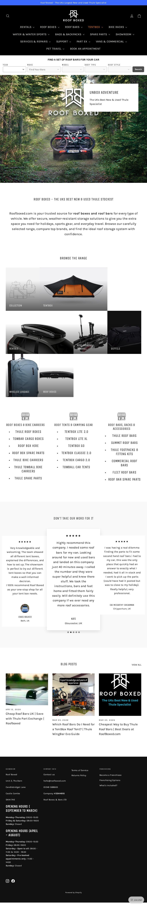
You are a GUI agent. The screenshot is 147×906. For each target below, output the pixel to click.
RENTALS (26, 27)
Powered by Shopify (73, 892)
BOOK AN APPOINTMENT (85, 48)
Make (30, 65)
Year (5, 65)
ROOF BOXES (48, 27)
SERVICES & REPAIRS (34, 41)
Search (138, 69)
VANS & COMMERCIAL (110, 41)
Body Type (90, 65)
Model (65, 65)
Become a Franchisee (110, 775)
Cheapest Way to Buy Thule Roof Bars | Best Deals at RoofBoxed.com (118, 729)
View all (136, 664)
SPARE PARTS (99, 34)
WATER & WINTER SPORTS (30, 34)
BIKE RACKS (117, 27)
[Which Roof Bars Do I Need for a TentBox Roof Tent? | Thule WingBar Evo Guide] (73, 694)
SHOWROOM (124, 34)
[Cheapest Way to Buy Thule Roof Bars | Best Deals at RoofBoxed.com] (120, 694)
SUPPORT (62, 41)
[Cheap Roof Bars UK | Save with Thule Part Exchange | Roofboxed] (27, 689)
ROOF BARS (72, 27)
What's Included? (108, 785)
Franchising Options (109, 780)
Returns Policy (78, 775)
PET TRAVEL (54, 48)
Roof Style (114, 65)
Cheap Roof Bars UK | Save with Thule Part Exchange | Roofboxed (25, 718)
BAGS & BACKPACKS (68, 34)
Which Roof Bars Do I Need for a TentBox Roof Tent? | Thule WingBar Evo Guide (73, 729)
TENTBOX (94, 27)
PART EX (82, 41)
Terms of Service (79, 770)
